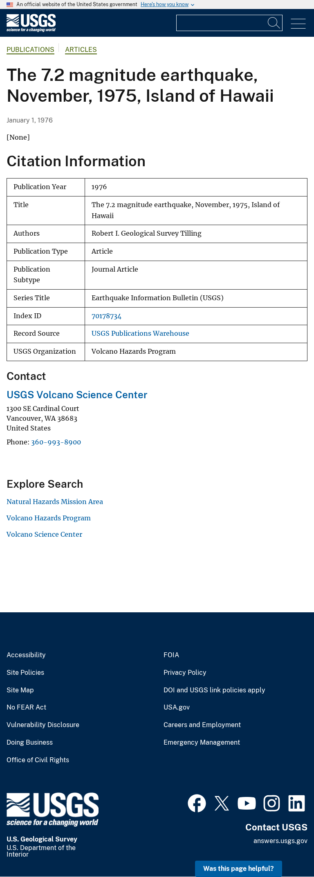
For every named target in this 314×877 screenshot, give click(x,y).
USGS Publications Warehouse (140, 333)
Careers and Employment (202, 725)
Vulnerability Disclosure (43, 725)
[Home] (31, 30)
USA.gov (177, 707)
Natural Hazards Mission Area (55, 502)
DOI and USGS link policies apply (214, 690)
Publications (30, 50)
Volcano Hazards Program (49, 518)
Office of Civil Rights (38, 760)
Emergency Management (202, 742)
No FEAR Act (26, 707)
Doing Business (30, 742)
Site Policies (25, 672)
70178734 (106, 316)
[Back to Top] (284, 847)
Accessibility (26, 655)
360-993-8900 (56, 442)
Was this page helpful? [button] (238, 869)
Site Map (20, 690)
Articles (81, 50)
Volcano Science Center (44, 534)
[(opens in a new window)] (197, 802)
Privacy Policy (185, 672)
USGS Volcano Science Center (77, 394)
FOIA (171, 655)
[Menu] (298, 24)
